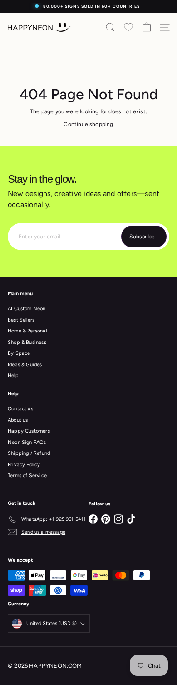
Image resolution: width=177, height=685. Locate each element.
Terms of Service (27, 475)
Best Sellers (21, 320)
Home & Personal (27, 331)
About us (18, 420)
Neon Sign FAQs (27, 442)
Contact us (20, 409)
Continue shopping (88, 124)
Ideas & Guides (25, 365)
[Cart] (147, 27)
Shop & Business (27, 342)
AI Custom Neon (27, 309)
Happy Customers (29, 431)
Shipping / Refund (29, 453)
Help (13, 375)
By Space (19, 353)
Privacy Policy (24, 465)
